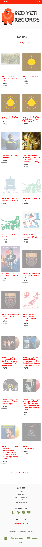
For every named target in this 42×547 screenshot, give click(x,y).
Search (21, 491)
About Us (21, 494)
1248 (18, 473)
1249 (24, 473)
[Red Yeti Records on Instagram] (23, 513)
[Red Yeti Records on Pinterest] (18, 513)
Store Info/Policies (21, 497)
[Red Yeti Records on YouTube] (29, 513)
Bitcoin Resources (21, 502)
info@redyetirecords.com (21, 523)
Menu (6, 2)
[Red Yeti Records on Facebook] (13, 513)
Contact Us (21, 500)
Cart (39, 2)
